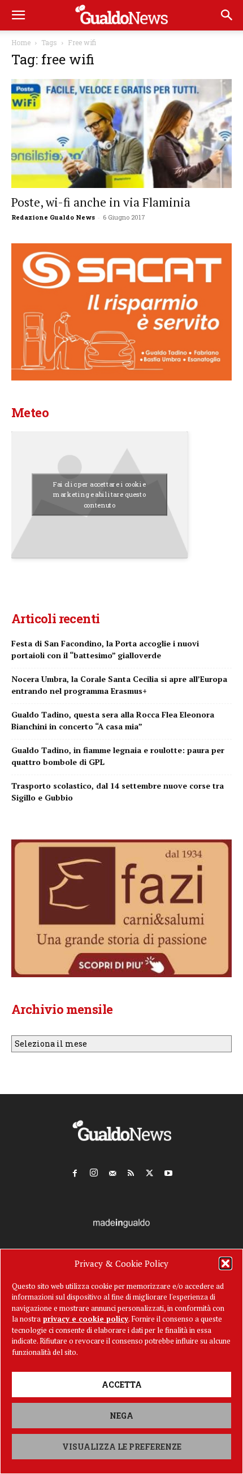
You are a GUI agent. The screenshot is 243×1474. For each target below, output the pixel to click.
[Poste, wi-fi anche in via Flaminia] (121, 133)
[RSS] (131, 1170)
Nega (121, 1415)
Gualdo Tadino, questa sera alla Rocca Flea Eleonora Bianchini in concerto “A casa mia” (112, 720)
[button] (225, 1263)
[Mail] (112, 1170)
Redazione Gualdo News (53, 217)
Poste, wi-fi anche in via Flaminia (100, 202)
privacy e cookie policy (85, 1319)
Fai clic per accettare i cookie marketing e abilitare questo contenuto (99, 495)
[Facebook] (75, 1170)
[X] (149, 1170)
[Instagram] (93, 1170)
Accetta (122, 1384)
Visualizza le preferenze (121, 1446)
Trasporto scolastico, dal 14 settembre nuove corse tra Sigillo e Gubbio (117, 791)
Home (21, 42)
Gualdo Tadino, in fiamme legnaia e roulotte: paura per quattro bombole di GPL (117, 756)
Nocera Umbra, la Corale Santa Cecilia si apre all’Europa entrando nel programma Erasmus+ (119, 684)
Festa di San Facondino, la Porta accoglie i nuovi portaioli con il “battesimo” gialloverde (105, 649)
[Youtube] (168, 1170)
